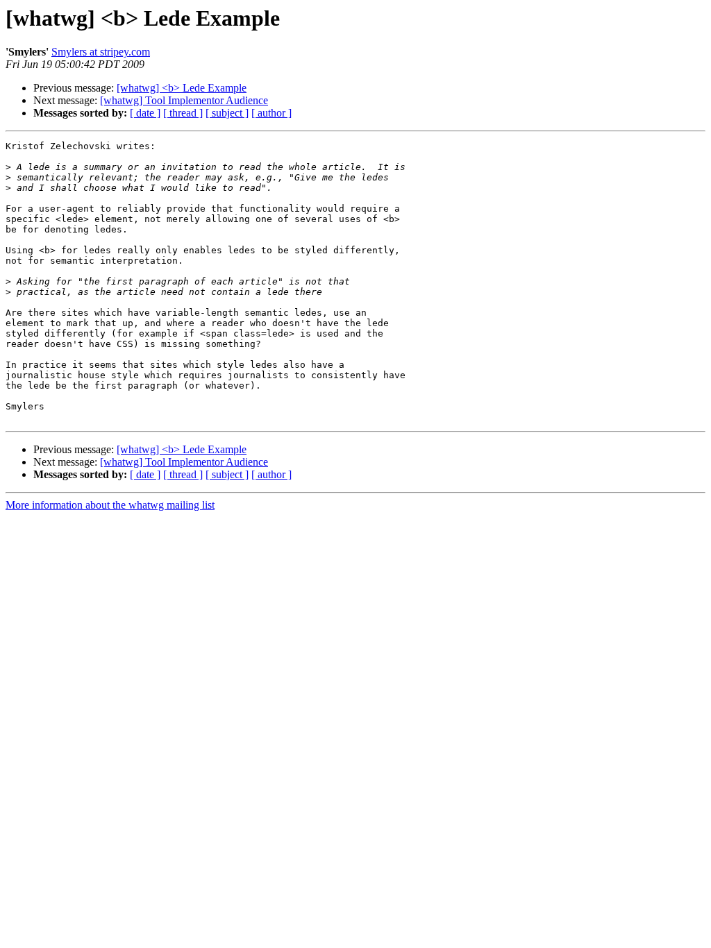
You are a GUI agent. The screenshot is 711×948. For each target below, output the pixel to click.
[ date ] (145, 113)
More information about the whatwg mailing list (110, 505)
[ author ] (271, 113)
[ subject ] (227, 113)
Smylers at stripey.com (100, 52)
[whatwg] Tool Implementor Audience (184, 100)
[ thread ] (183, 113)
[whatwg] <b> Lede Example (181, 88)
